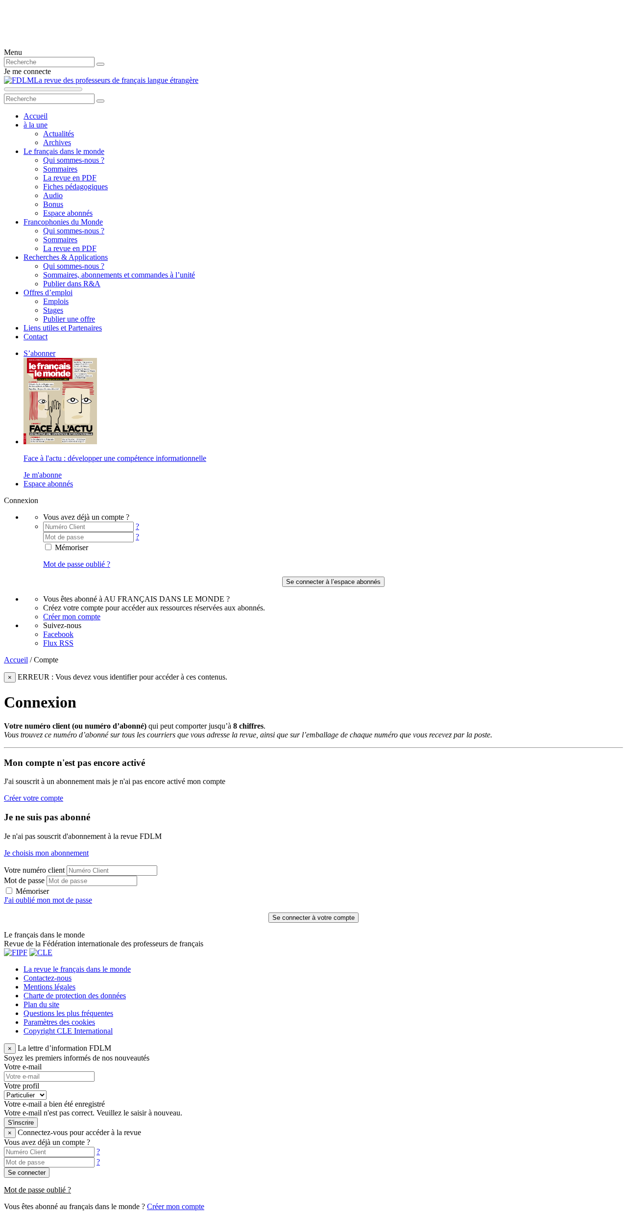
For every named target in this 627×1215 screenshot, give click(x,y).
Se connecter (27, 1172)
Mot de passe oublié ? (76, 564)
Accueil (36, 116)
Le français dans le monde (64, 151)
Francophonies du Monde (63, 222)
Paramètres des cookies (59, 1022)
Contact (36, 336)
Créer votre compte (33, 798)
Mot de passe (24, 880)
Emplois (56, 301)
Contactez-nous (48, 978)
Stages (53, 310)
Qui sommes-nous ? (73, 160)
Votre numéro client (34, 870)
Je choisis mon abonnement (46, 853)
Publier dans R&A (71, 283)
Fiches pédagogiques (75, 186)
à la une (36, 125)
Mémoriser (70, 547)
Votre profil (21, 1086)
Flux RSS (58, 643)
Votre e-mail (23, 1067)
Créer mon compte (71, 616)
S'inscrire (21, 1122)
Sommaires (60, 169)
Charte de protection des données (75, 995)
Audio (53, 195)
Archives (57, 142)
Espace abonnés (68, 213)
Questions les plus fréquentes (68, 1013)
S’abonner (39, 353)
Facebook (58, 634)
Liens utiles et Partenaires (63, 328)
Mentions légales (49, 987)
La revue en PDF (69, 178)
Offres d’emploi (48, 292)
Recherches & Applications (66, 257)
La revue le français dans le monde (77, 969)
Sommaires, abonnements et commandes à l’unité (119, 275)
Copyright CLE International (68, 1031)
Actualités (58, 133)
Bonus (53, 204)
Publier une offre (69, 319)
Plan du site (41, 1004)
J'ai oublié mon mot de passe (48, 900)
